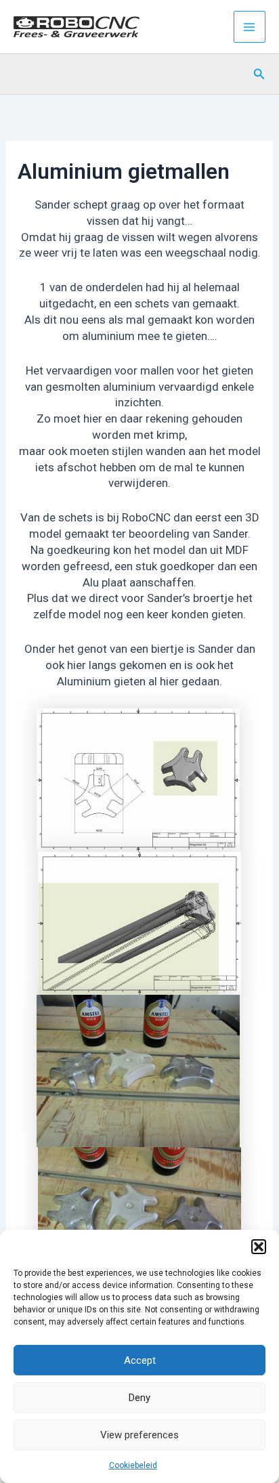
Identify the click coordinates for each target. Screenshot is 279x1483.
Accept (140, 1360)
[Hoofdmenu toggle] (250, 27)
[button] (258, 1246)
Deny (139, 1398)
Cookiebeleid (133, 1465)
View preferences (139, 1435)
